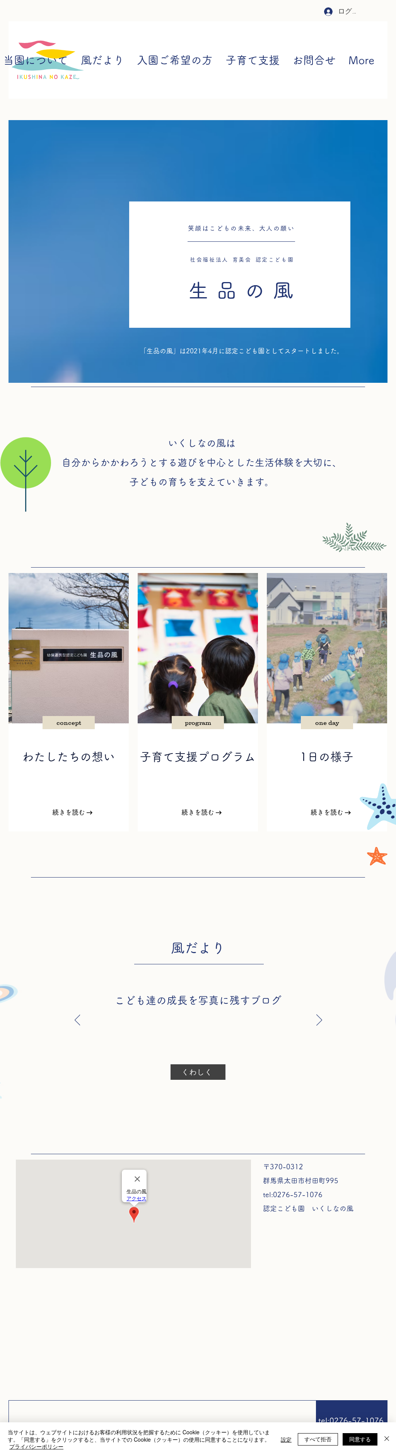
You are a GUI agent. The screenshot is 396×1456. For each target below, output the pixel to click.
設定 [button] (286, 1439)
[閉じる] (386, 1439)
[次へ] (319, 1020)
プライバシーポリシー (36, 1446)
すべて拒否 (317, 1439)
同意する (360, 1439)
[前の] (77, 1020)
